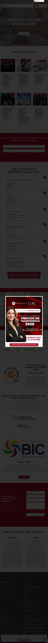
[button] (41, 297)
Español (38, 1)
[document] (24, 321)
